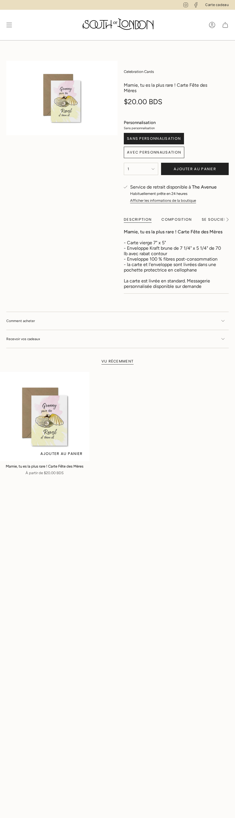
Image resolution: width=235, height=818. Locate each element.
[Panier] (225, 25)
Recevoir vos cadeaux (23, 339)
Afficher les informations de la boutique (163, 200)
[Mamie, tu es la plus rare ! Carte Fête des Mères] (44, 417)
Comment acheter (20, 321)
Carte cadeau (217, 5)
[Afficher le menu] (9, 25)
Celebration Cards (139, 71)
